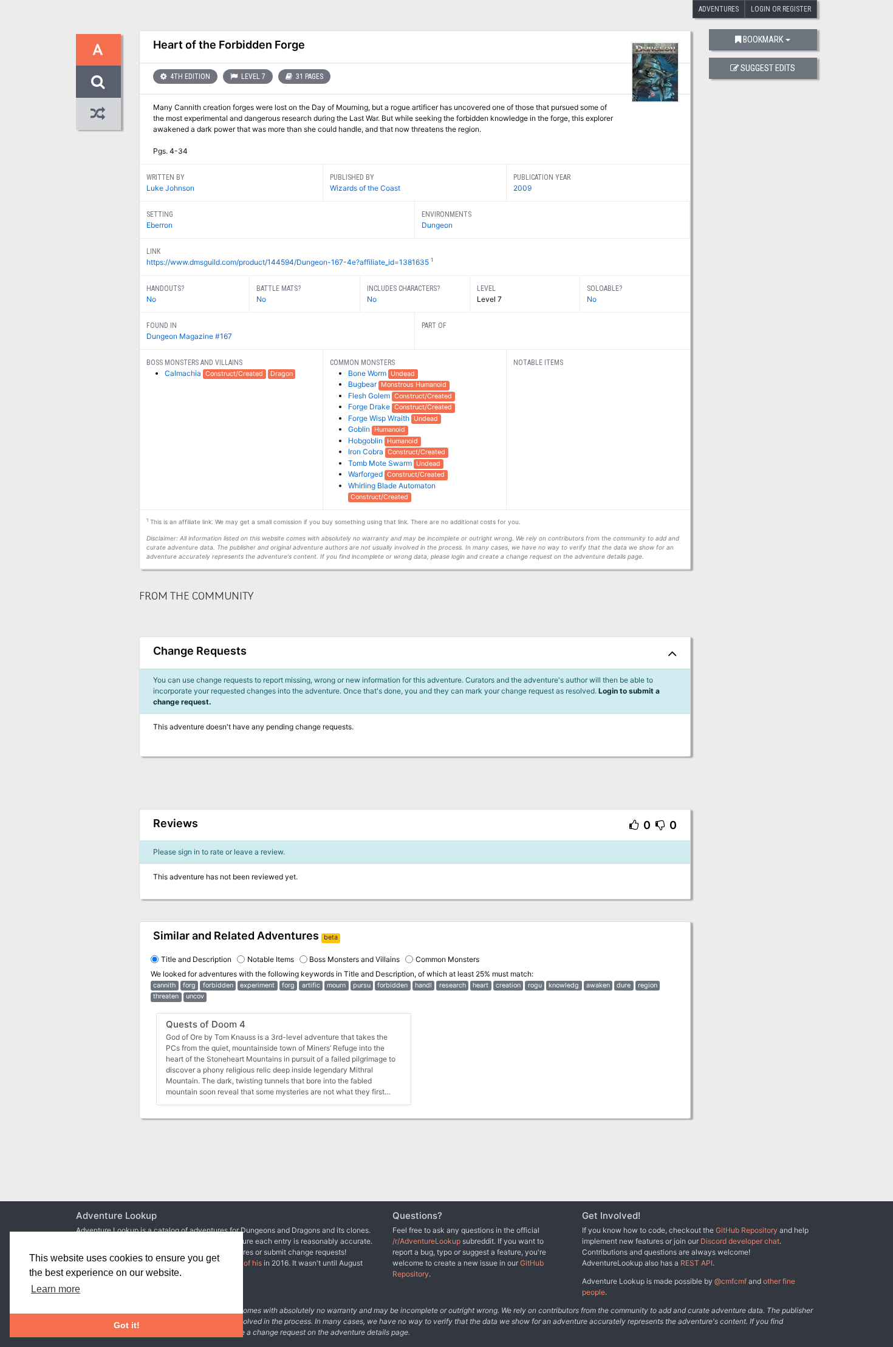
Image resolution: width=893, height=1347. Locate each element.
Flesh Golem (370, 395)
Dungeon (437, 225)
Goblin (360, 429)
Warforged (366, 474)
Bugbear (363, 384)
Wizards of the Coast (365, 188)
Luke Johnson (170, 188)
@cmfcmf (730, 1281)
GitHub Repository (747, 1230)
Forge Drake (370, 406)
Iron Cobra (366, 451)
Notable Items (270, 959)
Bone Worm (368, 373)
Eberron (159, 225)
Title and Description (196, 959)
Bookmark (763, 40)
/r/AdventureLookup (426, 1241)
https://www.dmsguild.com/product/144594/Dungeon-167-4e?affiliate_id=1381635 (287, 262)
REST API (696, 1262)
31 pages (308, 76)
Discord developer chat (739, 1241)
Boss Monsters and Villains (354, 959)
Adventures (719, 9)
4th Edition (189, 76)
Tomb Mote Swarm (381, 463)
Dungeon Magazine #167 (189, 336)
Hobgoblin (366, 440)
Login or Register (781, 9)
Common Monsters (447, 959)
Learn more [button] (55, 1289)
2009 (522, 188)
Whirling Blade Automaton (392, 485)
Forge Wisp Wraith (379, 418)
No (151, 299)
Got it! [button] (127, 1325)
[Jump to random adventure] (98, 114)
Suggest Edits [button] (768, 68)
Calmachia (184, 373)
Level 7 (252, 76)
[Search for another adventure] (98, 82)
